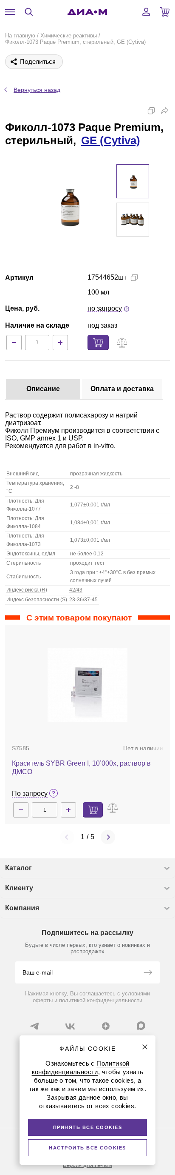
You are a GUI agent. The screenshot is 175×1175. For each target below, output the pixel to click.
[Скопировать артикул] (134, 277)
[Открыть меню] (10, 12)
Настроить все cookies (87, 1147)
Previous (67, 837)
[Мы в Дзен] (106, 1026)
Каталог (18, 868)
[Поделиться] (165, 110)
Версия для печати (87, 1165)
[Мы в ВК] (70, 1026)
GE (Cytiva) (110, 140)
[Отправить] (148, 973)
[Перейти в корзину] (165, 12)
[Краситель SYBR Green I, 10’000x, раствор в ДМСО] (88, 685)
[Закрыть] (144, 1046)
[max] (141, 1025)
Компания (22, 908)
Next (108, 837)
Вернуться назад (37, 89)
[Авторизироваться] (146, 12)
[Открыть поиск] (29, 12)
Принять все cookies (87, 1127)
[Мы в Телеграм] (34, 1026)
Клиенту (19, 888)
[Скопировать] (151, 110)
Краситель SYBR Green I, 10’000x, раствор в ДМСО (81, 767)
